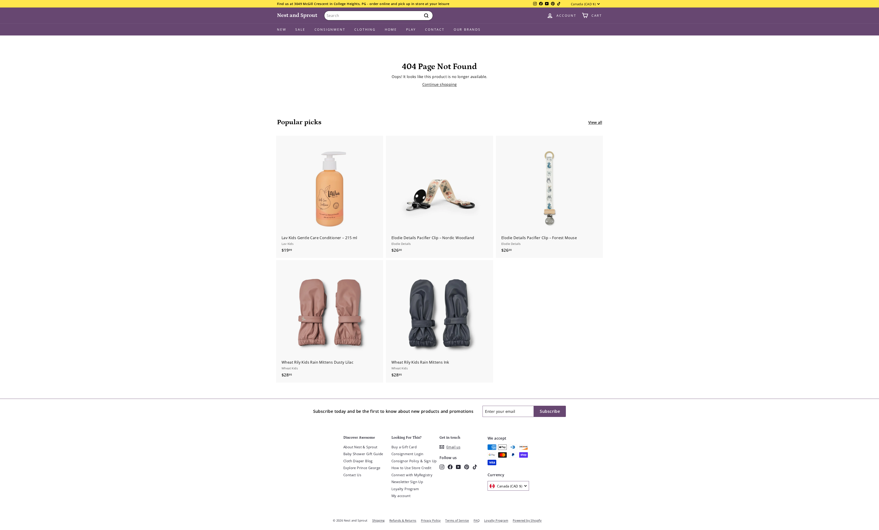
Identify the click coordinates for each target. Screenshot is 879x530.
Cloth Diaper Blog (358, 461)
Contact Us (352, 475)
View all (595, 122)
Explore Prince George (361, 467)
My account (400, 495)
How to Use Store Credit (411, 467)
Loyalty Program (405, 489)
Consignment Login (407, 454)
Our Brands (467, 29)
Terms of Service (457, 520)
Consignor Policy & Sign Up (414, 461)
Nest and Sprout (297, 15)
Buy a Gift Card (404, 447)
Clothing (364, 29)
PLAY (411, 29)
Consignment (330, 29)
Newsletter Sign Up (407, 481)
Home (391, 29)
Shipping (378, 520)
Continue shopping (439, 84)
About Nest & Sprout (360, 447)
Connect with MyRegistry (411, 475)
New (281, 29)
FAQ (477, 520)
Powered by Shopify (527, 520)
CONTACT (435, 29)
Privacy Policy (431, 520)
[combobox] (378, 15)
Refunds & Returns (402, 520)
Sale (300, 29)
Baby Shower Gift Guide (363, 454)
